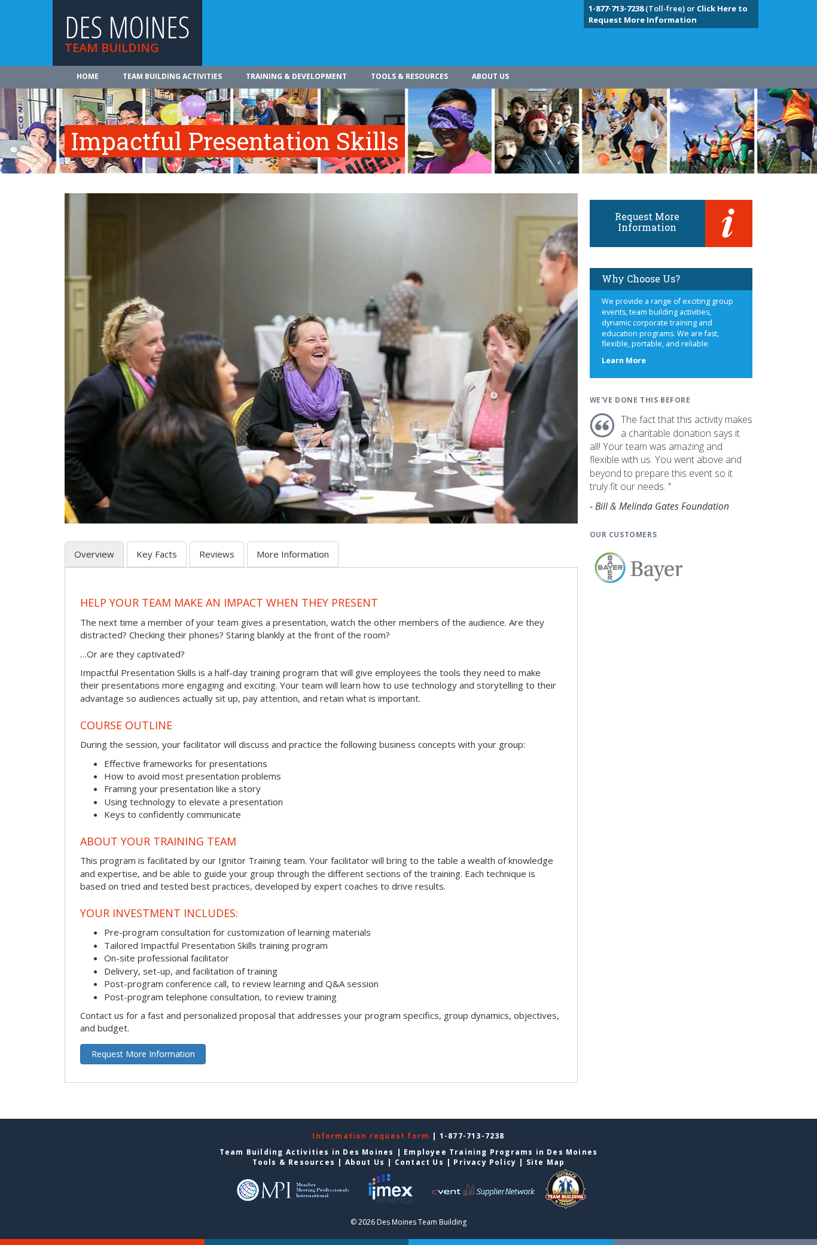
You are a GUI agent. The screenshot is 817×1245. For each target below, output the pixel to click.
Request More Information (143, 1054)
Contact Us (419, 1162)
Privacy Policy (484, 1162)
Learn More (624, 360)
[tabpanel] (321, 831)
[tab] (94, 554)
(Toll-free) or (643, 8)
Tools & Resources (409, 76)
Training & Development (296, 76)
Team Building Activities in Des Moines (307, 1152)
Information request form (372, 1136)
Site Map (545, 1162)
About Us (490, 76)
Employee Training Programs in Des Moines (500, 1152)
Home (88, 76)
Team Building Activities (172, 76)
